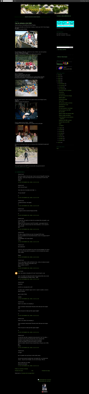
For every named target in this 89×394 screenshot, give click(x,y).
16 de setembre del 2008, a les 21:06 (28, 298)
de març (61, 136)
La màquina (61, 125)
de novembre (62, 85)
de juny (60, 131)
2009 (59, 80)
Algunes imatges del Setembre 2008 (66, 113)
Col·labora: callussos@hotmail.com (64, 16)
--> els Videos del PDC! (61, 49)
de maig (61, 133)
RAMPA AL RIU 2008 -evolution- (65, 120)
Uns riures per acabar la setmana (65, 102)
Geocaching (61, 92)
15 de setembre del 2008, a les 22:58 (28, 182)
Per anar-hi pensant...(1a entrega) (65, 108)
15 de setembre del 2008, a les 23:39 (28, 205)
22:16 (28, 167)
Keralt (19, 271)
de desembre (62, 83)
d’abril (60, 134)
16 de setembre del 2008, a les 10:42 (28, 215)
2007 (59, 142)
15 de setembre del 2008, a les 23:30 (28, 197)
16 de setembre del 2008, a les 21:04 (28, 279)
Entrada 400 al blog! (63, 99)
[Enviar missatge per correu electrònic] (29, 167)
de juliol (61, 129)
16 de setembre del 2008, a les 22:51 (28, 315)
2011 (59, 76)
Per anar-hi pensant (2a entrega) (65, 95)
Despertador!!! (62, 106)
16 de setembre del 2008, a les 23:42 (28, 347)
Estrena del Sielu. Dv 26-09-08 (65, 90)
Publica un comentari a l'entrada (21, 368)
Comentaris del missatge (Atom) (27, 373)
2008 (59, 82)
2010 (59, 78)
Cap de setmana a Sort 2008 (23, 23)
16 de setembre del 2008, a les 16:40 (28, 241)
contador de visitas (44, 381)
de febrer (61, 138)
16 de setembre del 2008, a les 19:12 (28, 268)
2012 (59, 74)
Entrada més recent (19, 370)
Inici (32, 370)
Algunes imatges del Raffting (65, 115)
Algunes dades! (62, 97)
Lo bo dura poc (62, 94)
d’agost (60, 127)
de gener (61, 140)
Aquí (58, 148)
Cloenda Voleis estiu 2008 (64, 122)
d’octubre (61, 87)
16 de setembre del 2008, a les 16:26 (28, 229)
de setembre (61, 88)
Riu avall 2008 (62, 111)
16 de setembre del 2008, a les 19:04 (28, 257)
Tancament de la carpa (63, 104)
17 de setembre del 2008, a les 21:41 (28, 365)
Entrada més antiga (46, 370)
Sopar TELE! (61, 101)
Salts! (60, 123)
